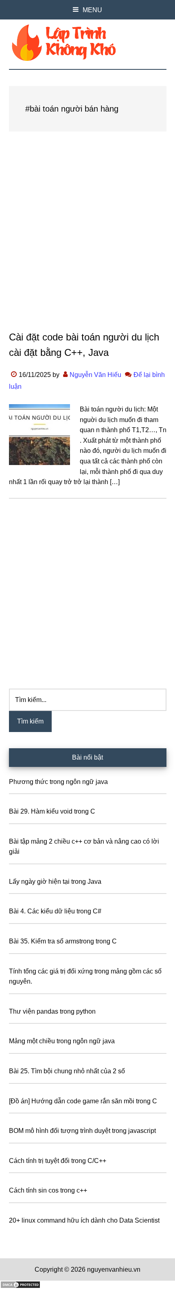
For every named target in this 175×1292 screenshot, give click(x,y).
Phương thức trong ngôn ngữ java (58, 781)
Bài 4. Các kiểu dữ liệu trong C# (55, 911)
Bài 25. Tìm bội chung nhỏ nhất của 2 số (67, 1071)
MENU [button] (92, 9)
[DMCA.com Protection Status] (20, 1286)
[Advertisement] (87, 239)
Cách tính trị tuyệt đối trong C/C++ (57, 1160)
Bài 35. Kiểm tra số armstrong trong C (63, 941)
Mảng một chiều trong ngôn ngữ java (62, 1041)
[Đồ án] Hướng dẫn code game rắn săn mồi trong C (83, 1101)
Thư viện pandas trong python (52, 1011)
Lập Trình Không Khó (87, 42)
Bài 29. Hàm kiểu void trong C (52, 811)
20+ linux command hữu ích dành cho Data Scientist (84, 1220)
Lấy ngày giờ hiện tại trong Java (55, 881)
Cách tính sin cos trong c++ (48, 1190)
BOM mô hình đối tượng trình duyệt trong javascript (82, 1130)
